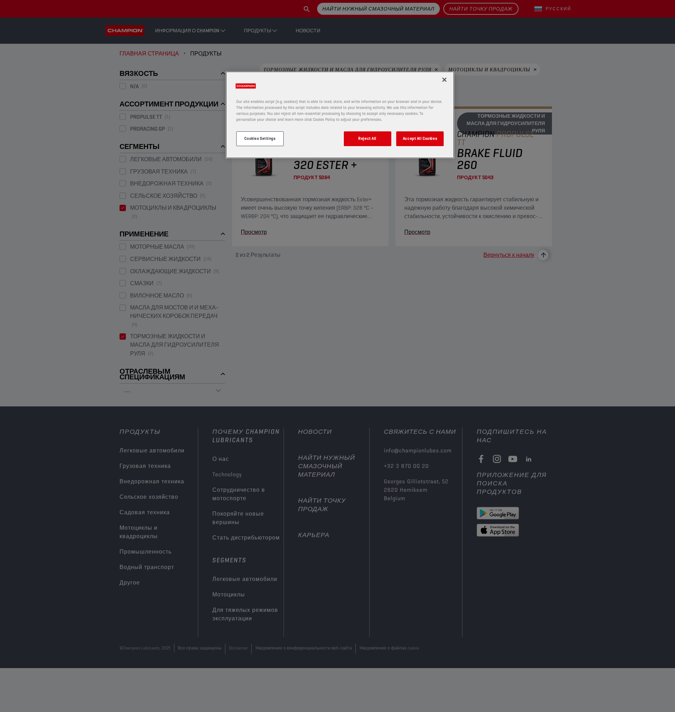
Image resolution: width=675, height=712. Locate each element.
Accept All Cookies (420, 138)
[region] (340, 114)
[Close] (444, 79)
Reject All (367, 138)
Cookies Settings (259, 138)
